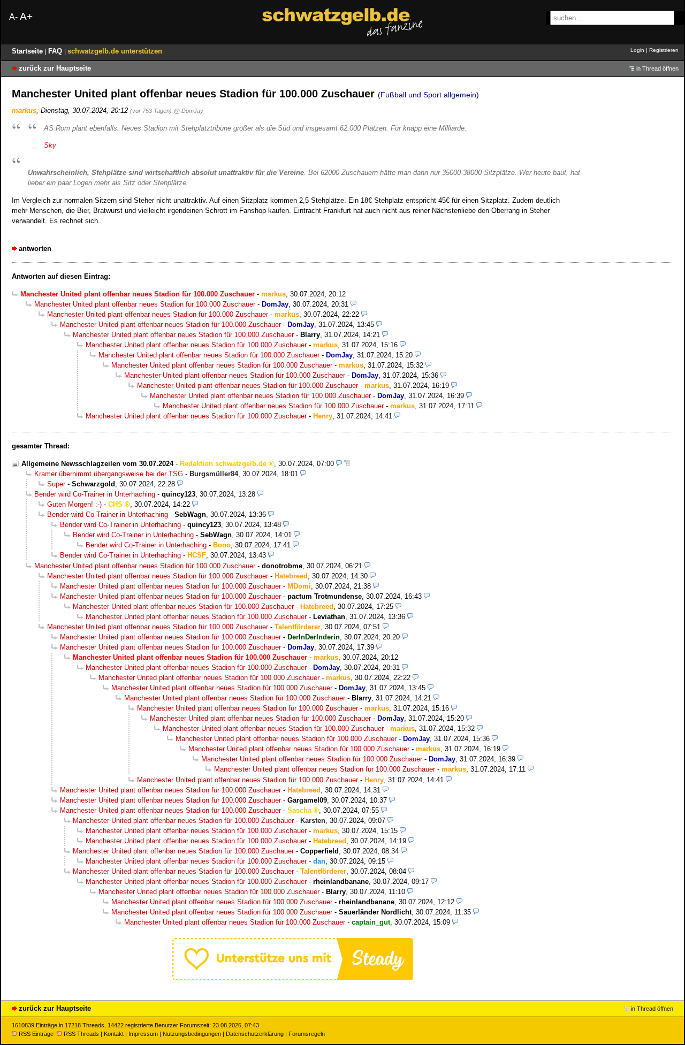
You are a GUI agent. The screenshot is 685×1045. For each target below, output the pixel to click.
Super (56, 484)
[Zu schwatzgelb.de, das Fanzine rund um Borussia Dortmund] (342, 22)
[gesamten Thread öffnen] (347, 464)
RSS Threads (81, 1034)
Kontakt (114, 1034)
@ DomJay (188, 111)
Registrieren (664, 50)
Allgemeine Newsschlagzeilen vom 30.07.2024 (97, 464)
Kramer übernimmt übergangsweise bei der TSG (108, 474)
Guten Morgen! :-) (74, 504)
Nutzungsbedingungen (192, 1034)
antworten (35, 249)
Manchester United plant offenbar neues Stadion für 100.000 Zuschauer (144, 304)
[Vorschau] (353, 304)
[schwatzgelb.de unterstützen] (292, 978)
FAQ (56, 51)
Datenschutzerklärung (255, 1034)
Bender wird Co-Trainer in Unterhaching (94, 494)
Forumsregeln (306, 1034)
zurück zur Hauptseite (55, 68)
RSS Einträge (36, 1034)
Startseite (28, 51)
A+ (26, 16)
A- (13, 16)
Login (637, 50)
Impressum (143, 1034)
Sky (50, 145)
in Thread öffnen (657, 68)
